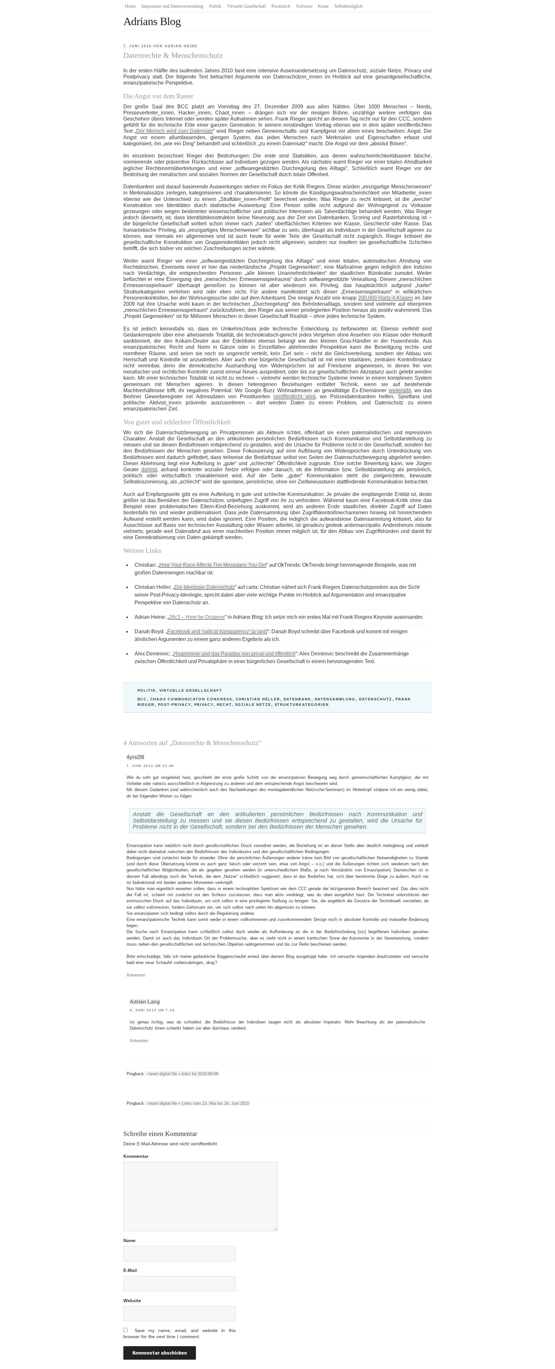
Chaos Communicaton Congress (191, 699)
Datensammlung (335, 699)
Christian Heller (258, 699)
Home (130, 6)
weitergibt (400, 390)
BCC (142, 699)
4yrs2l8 (135, 757)
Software (304, 6)
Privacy (204, 705)
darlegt (149, 469)
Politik (215, 6)
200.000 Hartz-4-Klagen (385, 298)
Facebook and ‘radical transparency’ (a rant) (217, 631)
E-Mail (130, 1270)
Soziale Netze (253, 705)
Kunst (323, 6)
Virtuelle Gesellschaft (246, 6)
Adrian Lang (145, 1001)
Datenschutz (375, 699)
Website (132, 1300)
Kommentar (135, 1156)
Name (129, 1240)
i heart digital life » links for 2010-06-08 (182, 1073)
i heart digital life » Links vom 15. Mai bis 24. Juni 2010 (197, 1103)
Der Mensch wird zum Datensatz (174, 131)
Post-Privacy (174, 705)
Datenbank (298, 699)
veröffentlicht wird (294, 396)
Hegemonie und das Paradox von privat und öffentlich (234, 653)
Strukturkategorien (302, 705)
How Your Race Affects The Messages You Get (212, 565)
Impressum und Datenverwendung (172, 6)
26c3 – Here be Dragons (197, 617)
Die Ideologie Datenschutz (204, 587)
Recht (224, 705)
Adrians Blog (152, 21)
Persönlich (280, 6)
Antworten (136, 975)
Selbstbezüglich (348, 6)
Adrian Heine (181, 46)
